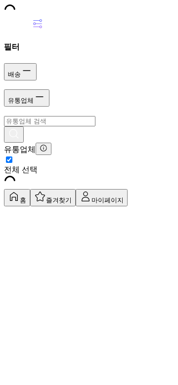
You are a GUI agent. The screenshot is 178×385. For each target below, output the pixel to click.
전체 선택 (21, 169)
